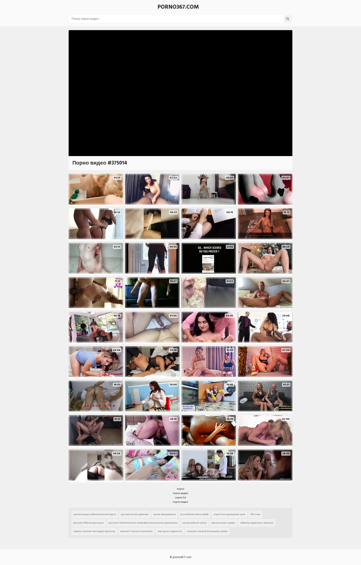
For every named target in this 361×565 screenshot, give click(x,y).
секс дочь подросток (169, 531)
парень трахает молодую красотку (94, 531)
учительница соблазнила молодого (94, 514)
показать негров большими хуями (207, 531)
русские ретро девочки (135, 514)
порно (180, 489)
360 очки (255, 514)
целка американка (164, 514)
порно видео (180, 493)
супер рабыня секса (194, 523)
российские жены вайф (194, 514)
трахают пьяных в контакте (136, 531)
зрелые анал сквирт (223, 523)
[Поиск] (287, 19)
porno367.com (178, 6)
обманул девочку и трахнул (256, 523)
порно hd (180, 497)
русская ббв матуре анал (88, 523)
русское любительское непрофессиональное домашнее (142, 523)
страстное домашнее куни (229, 514)
